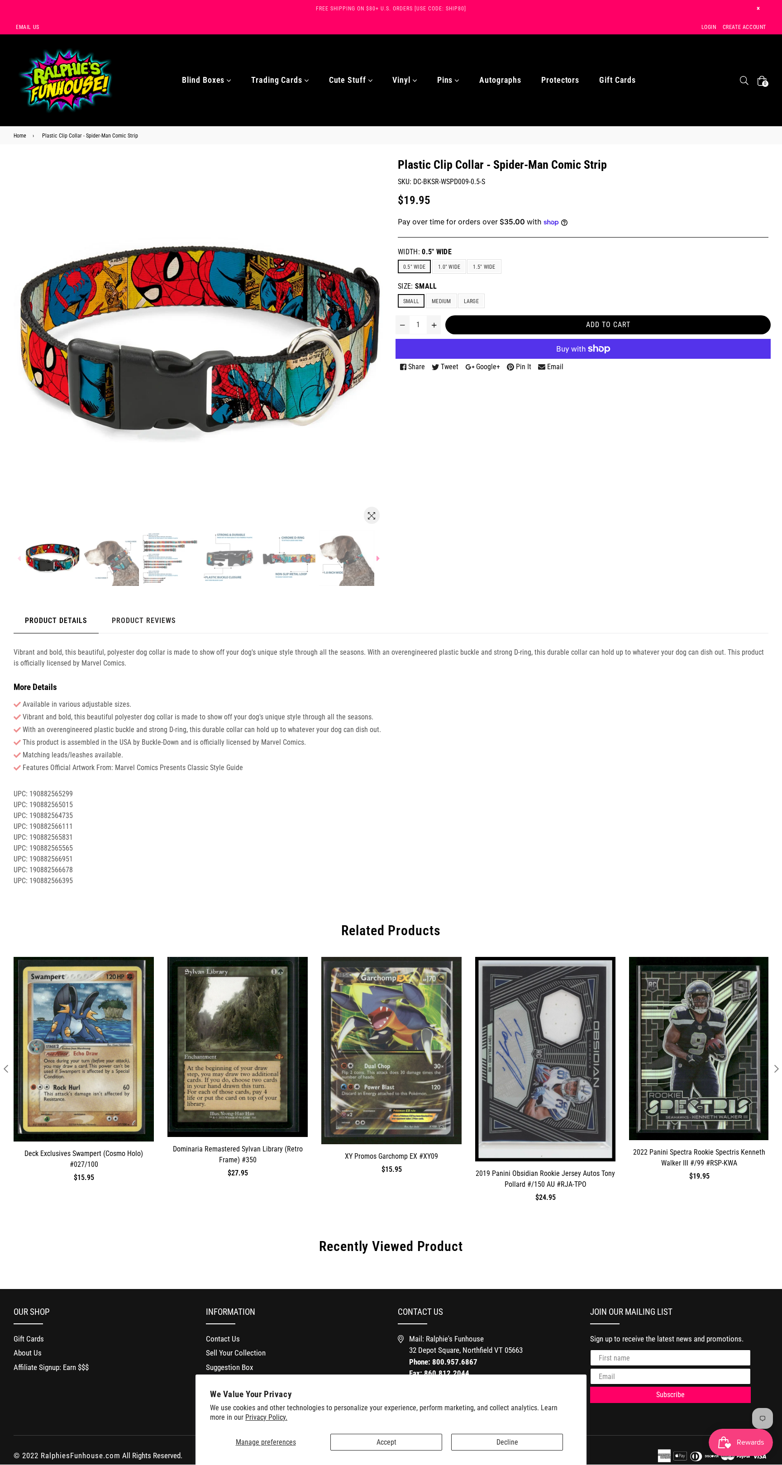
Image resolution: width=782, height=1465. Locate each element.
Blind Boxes (204, 80)
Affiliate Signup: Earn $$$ (51, 1367)
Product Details (56, 620)
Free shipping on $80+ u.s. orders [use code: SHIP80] (391, 8)
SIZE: (417, 286)
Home (20, 136)
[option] (52, 558)
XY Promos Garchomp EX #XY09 (391, 1156)
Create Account (744, 27)
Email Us (27, 27)
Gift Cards (617, 80)
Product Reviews (144, 620)
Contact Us (223, 1338)
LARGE (471, 301)
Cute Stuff (348, 80)
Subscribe (670, 1394)
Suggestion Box (229, 1367)
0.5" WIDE (414, 267)
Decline (507, 1442)
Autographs (500, 80)
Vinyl (402, 80)
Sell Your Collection (236, 1352)
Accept (386, 1442)
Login (708, 27)
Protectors (560, 80)
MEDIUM (441, 301)
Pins (446, 80)
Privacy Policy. (266, 1417)
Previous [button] (5, 1068)
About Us (28, 1352)
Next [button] (776, 1068)
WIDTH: (425, 251)
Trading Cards (278, 80)
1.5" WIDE (484, 267)
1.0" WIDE (449, 267)
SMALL (411, 301)
